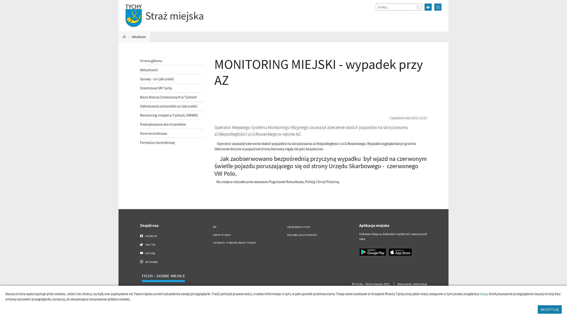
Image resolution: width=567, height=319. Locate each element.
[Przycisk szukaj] (418, 7)
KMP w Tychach (222, 235)
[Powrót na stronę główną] (124, 37)
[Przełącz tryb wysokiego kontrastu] (428, 7)
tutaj (483, 294)
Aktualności (139, 37)
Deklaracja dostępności (302, 235)
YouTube (150, 253)
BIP (214, 227)
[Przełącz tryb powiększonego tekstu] (437, 7)
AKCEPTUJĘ (550, 309)
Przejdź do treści (130, 3)
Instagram (151, 262)
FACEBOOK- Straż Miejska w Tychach (234, 242)
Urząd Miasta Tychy (298, 227)
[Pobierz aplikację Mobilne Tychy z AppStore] (400, 252)
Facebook (151, 236)
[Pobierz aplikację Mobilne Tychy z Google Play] (372, 252)
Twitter (150, 244)
